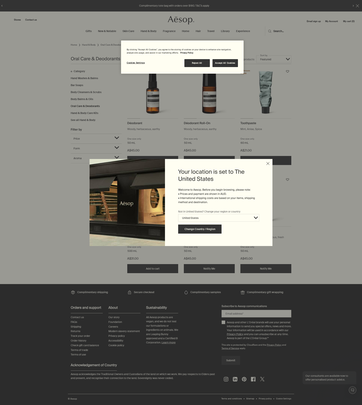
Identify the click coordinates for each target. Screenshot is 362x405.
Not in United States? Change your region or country (209, 211)
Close (267, 163)
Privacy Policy (186, 52)
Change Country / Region (200, 229)
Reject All (197, 63)
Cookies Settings (136, 62)
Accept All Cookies (225, 63)
